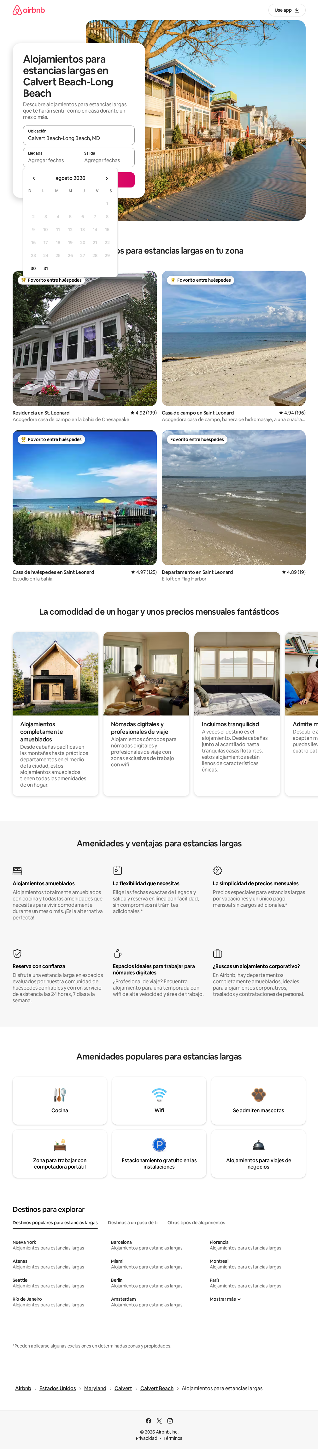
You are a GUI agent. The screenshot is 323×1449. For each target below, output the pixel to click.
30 (33, 268)
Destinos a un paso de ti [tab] (132, 1222)
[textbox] (51, 160)
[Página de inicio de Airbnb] (29, 10)
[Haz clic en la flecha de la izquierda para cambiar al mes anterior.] (34, 178)
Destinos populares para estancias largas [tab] (55, 1222)
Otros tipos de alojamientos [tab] (196, 1222)
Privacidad (146, 1438)
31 (46, 268)
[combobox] (79, 138)
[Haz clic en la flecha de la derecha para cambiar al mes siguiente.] (107, 178)
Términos (172, 1438)
